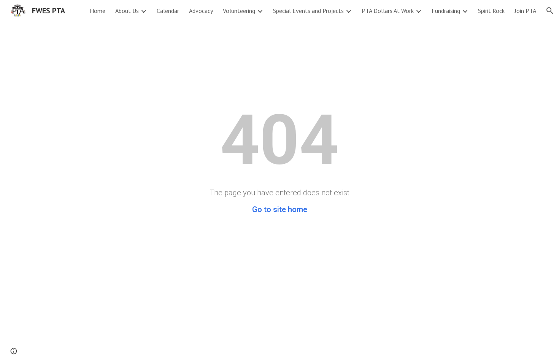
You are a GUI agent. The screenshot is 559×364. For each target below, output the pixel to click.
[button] (550, 11)
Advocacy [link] (201, 10)
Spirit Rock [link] (491, 10)
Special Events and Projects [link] (308, 10)
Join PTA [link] (525, 10)
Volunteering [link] (239, 10)
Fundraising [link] (446, 10)
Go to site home (279, 209)
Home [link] (97, 10)
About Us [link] (127, 10)
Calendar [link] (168, 10)
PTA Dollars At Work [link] (388, 10)
